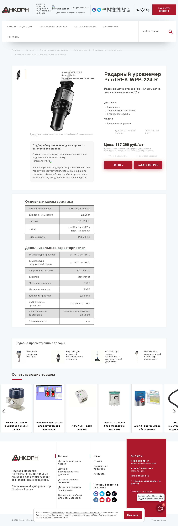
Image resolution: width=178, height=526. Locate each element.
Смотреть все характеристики (78, 78)
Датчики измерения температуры (69, 488)
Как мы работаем (85, 26)
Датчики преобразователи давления (68, 472)
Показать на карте (141, 491)
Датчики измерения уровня (69, 462)
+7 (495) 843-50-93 (142, 468)
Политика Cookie (159, 520)
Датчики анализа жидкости (68, 481)
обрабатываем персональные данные (83, 513)
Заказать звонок (164, 9)
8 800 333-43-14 (140, 461)
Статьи (98, 461)
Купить (118, 165)
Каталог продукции (19, 26)
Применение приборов (53, 26)
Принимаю (133, 515)
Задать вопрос (148, 165)
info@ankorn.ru (41, 161)
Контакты (13, 37)
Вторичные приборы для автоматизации (70, 496)
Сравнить (120, 156)
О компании (110, 26)
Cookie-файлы (57, 513)
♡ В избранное (146, 156)
